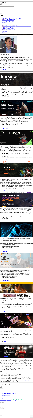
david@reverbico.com (8, 400)
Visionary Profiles (11, 21)
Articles (5, 19)
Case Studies (14, 19)
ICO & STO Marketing (12, 26)
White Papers (10, 19)
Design (7, 19)
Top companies (7, 29)
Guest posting (12, 20)
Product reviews (8, 20)
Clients (17, 25)
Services (3, 26)
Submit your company (12, 29)
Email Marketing (20, 18)
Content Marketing (6, 26)
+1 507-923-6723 (2, 400)
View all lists (1, 398)
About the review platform (12, 25)
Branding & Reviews (25, 18)
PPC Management (10, 18)
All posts (4, 20)
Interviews (7, 21)
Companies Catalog (4, 22)
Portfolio (3, 19)
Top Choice (3, 29)
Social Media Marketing (24, 26)
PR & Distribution (18, 26)
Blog (2, 20)
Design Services (15, 18)
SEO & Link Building (5, 18)
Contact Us (3, 32)
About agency (6, 25)
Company (3, 25)
